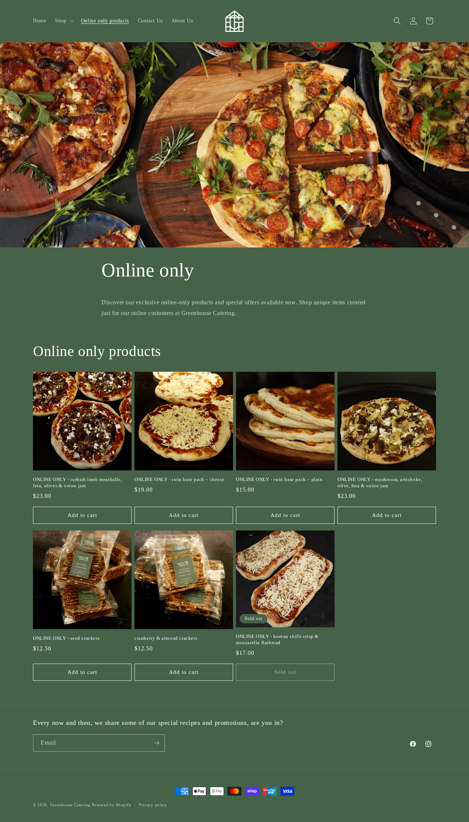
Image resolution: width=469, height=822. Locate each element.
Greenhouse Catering (70, 805)
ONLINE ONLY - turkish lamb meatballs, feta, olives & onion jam (77, 482)
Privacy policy (153, 805)
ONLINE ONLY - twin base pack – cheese (179, 479)
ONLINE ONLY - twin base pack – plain (279, 479)
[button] (63, 21)
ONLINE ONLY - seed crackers (66, 638)
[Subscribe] (156, 743)
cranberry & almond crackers (165, 638)
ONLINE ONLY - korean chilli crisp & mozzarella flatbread (277, 639)
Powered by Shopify (112, 805)
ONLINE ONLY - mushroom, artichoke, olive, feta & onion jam (379, 482)
